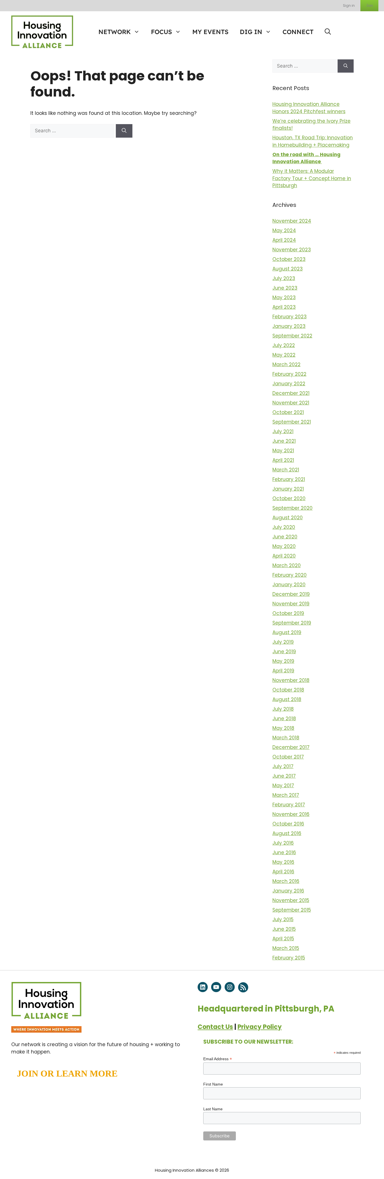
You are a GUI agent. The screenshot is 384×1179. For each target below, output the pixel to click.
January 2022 (288, 383)
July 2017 (282, 766)
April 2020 (284, 555)
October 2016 (288, 823)
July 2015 (282, 919)
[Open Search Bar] (327, 31)
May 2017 (283, 785)
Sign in (349, 5)
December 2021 (291, 393)
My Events (210, 32)
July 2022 (283, 345)
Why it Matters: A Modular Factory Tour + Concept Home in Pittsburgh (311, 178)
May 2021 (283, 450)
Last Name (213, 1109)
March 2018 (285, 737)
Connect (298, 32)
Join (369, 5)
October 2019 (288, 613)
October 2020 (289, 498)
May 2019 (283, 661)
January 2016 (288, 890)
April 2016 (283, 871)
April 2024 (284, 240)
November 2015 (290, 900)
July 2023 (283, 278)
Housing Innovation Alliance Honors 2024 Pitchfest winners (308, 108)
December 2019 (291, 594)
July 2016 (283, 843)
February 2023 (289, 316)
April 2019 (283, 670)
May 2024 (284, 230)
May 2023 (284, 297)
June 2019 (284, 651)
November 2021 (290, 402)
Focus (161, 32)
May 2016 (283, 862)
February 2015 (288, 957)
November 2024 (291, 221)
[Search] (124, 131)
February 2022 (289, 374)
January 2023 (289, 326)
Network (114, 32)
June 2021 (284, 441)
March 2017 (285, 795)
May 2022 (283, 355)
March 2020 (286, 565)
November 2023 (291, 249)
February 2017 (288, 804)
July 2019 (283, 642)
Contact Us (215, 1027)
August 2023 (287, 268)
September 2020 (292, 508)
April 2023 (284, 307)
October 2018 (288, 689)
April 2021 (283, 460)
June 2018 (284, 718)
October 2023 (289, 259)
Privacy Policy (260, 1027)
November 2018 (291, 680)
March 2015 (285, 948)
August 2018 (286, 699)
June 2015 (284, 929)
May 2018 (283, 728)
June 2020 (284, 536)
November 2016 (291, 814)
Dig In (251, 32)
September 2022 (292, 335)
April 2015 (283, 938)
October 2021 (288, 412)
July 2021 (282, 431)
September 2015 (291, 910)
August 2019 (286, 632)
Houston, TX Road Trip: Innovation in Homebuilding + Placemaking (312, 141)
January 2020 (289, 584)
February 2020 (289, 575)
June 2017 (284, 776)
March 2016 (285, 881)
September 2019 (291, 622)
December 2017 (291, 747)
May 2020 (284, 546)
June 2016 (284, 852)
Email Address (217, 1059)
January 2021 (288, 489)
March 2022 (286, 364)
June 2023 (284, 288)
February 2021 (288, 479)
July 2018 (283, 709)
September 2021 (291, 422)
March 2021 (285, 469)
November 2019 (291, 603)
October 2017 (288, 756)
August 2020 (287, 517)
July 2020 (283, 527)
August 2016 (286, 833)
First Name (213, 1084)
